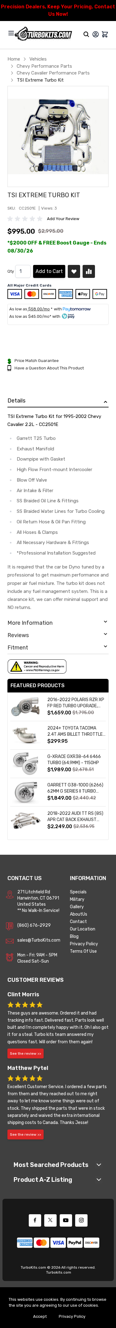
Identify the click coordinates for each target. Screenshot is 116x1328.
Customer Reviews (35, 980)
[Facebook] (35, 1220)
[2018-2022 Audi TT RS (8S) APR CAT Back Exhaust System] (25, 820)
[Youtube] (66, 1220)
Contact (78, 921)
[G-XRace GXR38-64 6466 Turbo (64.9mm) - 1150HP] (25, 763)
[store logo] (43, 34)
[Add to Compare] (89, 271)
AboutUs (78, 914)
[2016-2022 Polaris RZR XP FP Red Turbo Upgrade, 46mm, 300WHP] (25, 706)
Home (13, 59)
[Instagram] (81, 1220)
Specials (78, 892)
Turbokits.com (58, 1272)
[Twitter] (50, 1220)
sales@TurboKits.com (38, 940)
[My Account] (95, 34)
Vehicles (38, 59)
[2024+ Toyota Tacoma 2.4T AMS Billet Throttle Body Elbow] (25, 735)
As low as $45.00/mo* (30, 316)
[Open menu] (11, 33)
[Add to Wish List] (74, 271)
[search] (86, 34)
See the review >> (25, 1053)
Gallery (77, 906)
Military (77, 899)
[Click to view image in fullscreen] (58, 136)
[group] (26, 219)
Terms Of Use (83, 951)
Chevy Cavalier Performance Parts (53, 73)
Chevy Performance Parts (44, 66)
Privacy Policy (84, 944)
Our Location (82, 929)
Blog (74, 936)
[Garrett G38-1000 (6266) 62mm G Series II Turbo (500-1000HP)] (25, 792)
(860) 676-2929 (34, 925)
